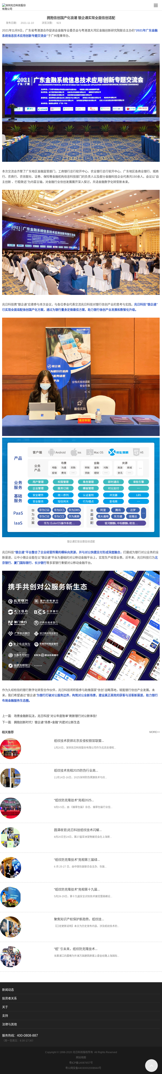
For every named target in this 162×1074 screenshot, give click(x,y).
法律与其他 (9, 1024)
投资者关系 (9, 998)
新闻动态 (8, 989)
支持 (5, 1015)
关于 (5, 1007)
